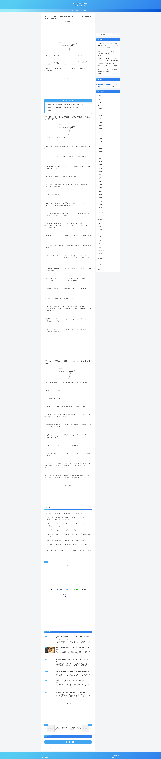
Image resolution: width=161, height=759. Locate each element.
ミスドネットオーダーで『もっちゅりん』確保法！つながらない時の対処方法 (108, 59)
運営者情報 (100, 755)
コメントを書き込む (68, 742)
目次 (66, 100)
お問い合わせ (116, 755)
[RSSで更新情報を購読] (71, 597)
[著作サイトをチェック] (65, 597)
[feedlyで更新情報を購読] (68, 597)
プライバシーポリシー (107, 755)
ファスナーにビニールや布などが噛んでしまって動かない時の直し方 (65, 104)
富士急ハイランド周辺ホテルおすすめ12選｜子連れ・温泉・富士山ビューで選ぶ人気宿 (108, 53)
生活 (46, 561)
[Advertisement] (68, 31)
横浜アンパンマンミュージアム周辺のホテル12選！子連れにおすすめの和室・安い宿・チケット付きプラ (108, 46)
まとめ (49, 110)
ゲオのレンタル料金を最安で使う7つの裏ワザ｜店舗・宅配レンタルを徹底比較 (108, 65)
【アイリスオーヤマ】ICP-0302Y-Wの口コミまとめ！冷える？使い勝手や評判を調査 (108, 71)
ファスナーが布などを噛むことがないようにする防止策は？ (63, 107)
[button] (84, 589)
